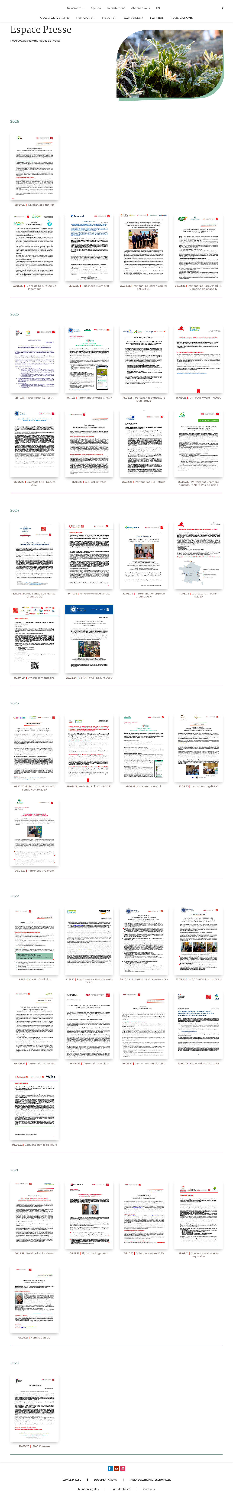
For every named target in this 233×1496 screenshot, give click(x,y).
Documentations (105, 1480)
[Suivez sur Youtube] (116, 1468)
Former (156, 17)
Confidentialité (120, 1489)
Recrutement (116, 8)
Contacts (149, 1489)
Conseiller (133, 17)
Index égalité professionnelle (150, 1480)
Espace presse (71, 1480)
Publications (181, 17)
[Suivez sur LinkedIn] (110, 1468)
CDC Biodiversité (54, 17)
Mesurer (109, 17)
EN (158, 8)
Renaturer (85, 17)
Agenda (96, 8)
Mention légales (88, 1489)
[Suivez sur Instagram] (122, 1468)
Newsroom (74, 8)
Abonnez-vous (140, 8)
